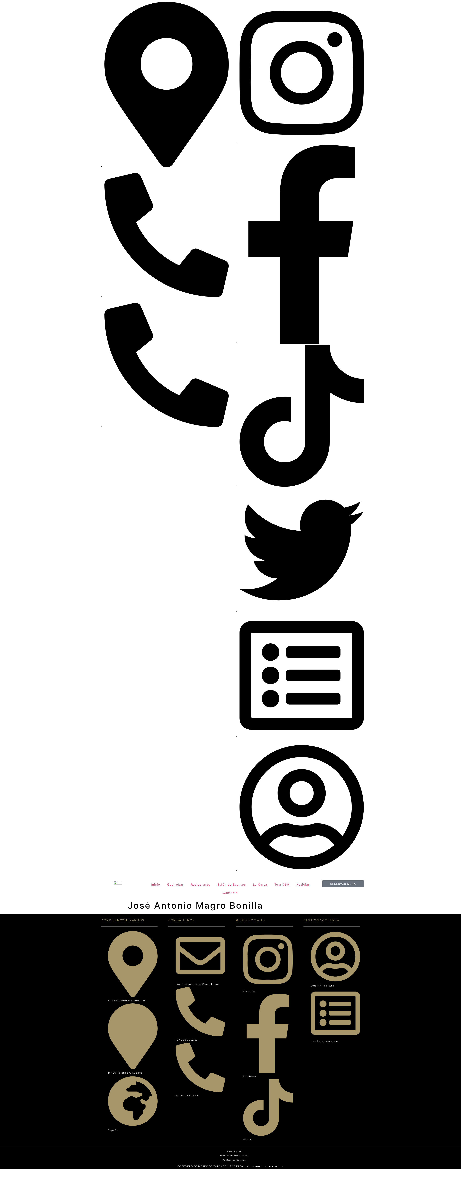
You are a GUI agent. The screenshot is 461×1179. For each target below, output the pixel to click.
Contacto (230, 893)
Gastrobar (175, 884)
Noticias (303, 884)
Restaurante (200, 884)
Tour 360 (281, 884)
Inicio (155, 884)
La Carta (260, 884)
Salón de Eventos (231, 884)
